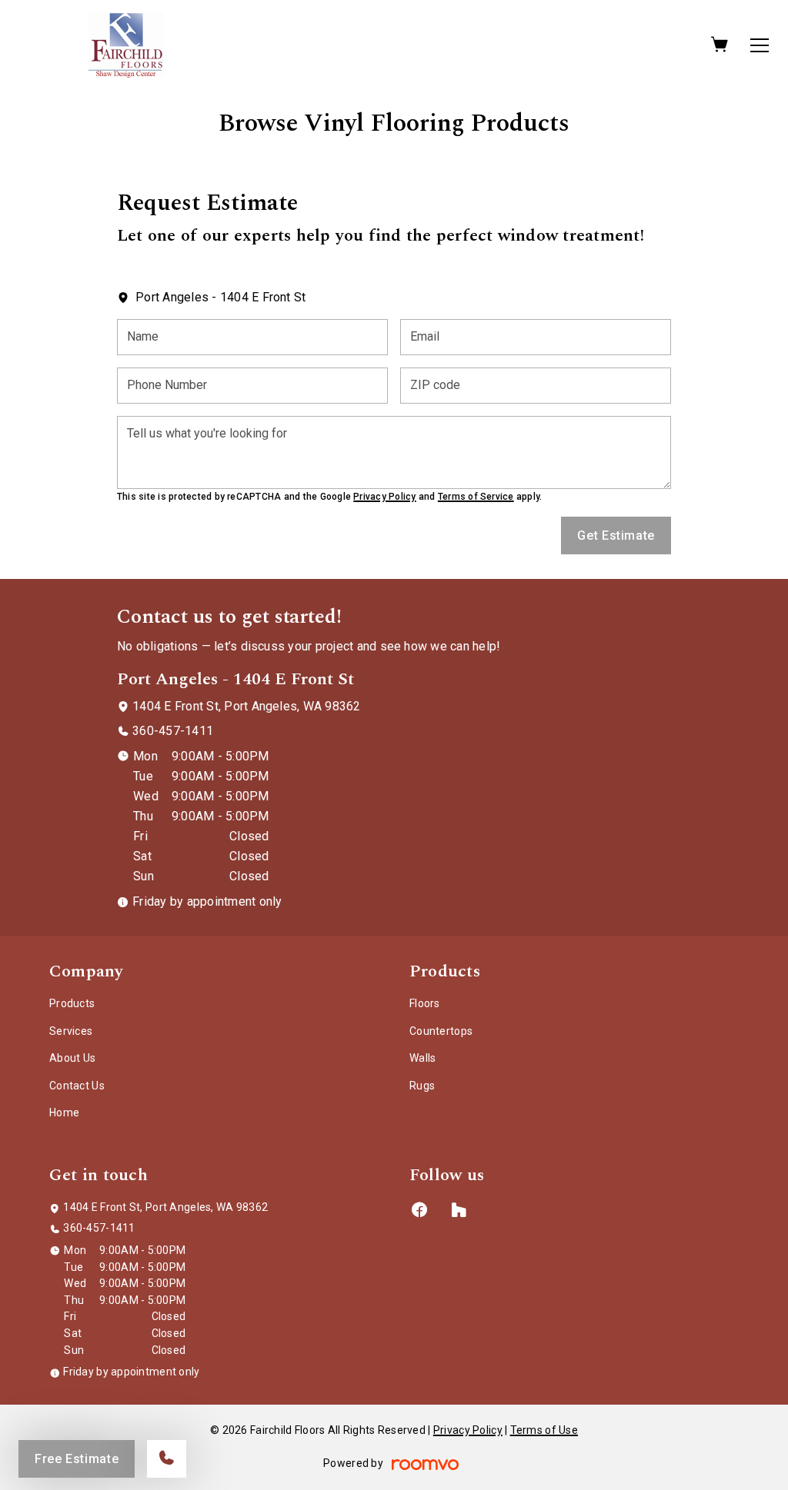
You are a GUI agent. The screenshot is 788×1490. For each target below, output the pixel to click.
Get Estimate (616, 535)
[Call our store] (166, 1459)
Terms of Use (544, 1430)
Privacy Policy (384, 496)
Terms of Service (476, 496)
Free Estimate (77, 1459)
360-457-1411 (172, 730)
